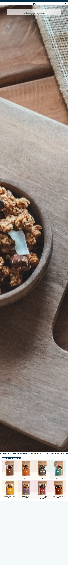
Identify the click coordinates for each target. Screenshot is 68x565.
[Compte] (64, 4)
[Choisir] (16, 475)
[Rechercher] (62, 4)
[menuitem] (21, 3)
